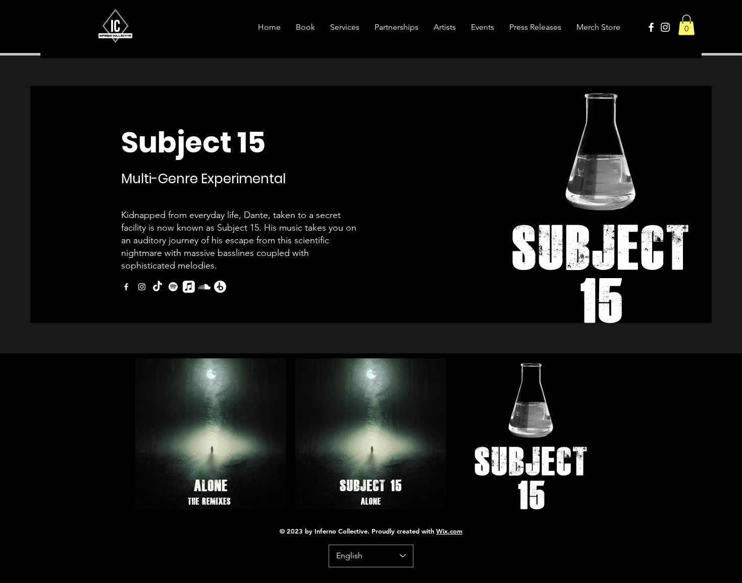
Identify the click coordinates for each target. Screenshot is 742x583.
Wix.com (449, 531)
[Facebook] (651, 27)
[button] (686, 25)
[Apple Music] (189, 287)
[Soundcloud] (204, 287)
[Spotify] (173, 287)
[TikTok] (157, 287)
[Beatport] (220, 287)
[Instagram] (665, 27)
